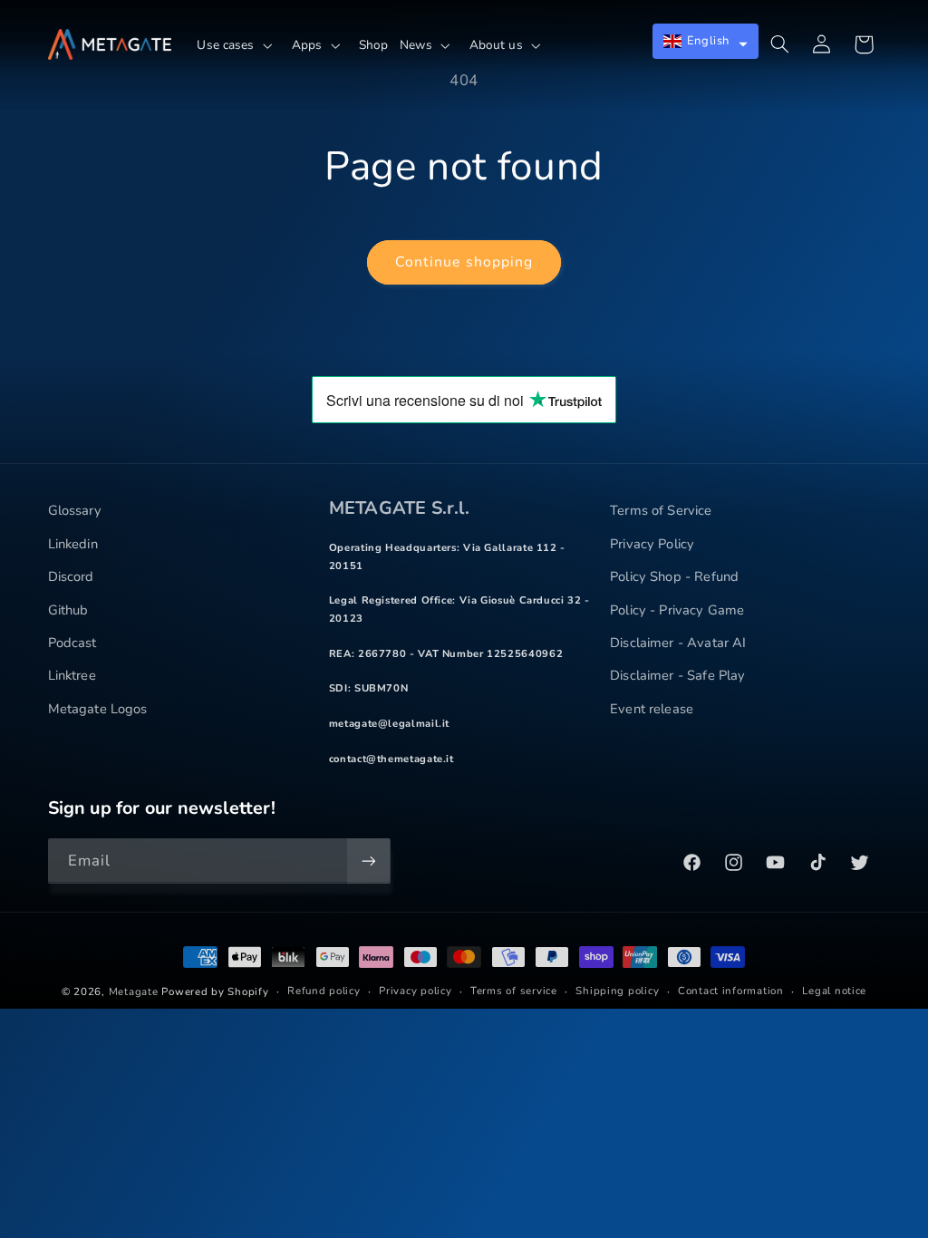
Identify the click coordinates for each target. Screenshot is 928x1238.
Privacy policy (415, 990)
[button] (238, 45)
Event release (651, 709)
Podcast (72, 643)
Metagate (134, 991)
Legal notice (834, 990)
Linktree (72, 675)
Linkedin (73, 544)
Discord (71, 576)
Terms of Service (660, 510)
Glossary (75, 510)
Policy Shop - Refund (674, 576)
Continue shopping (464, 262)
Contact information (731, 990)
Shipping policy (617, 990)
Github (68, 610)
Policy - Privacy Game (677, 610)
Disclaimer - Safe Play (677, 675)
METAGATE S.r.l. (399, 508)
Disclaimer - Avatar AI (678, 643)
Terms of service (513, 990)
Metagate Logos (98, 709)
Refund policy (324, 990)
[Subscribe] (368, 860)
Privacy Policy (652, 544)
